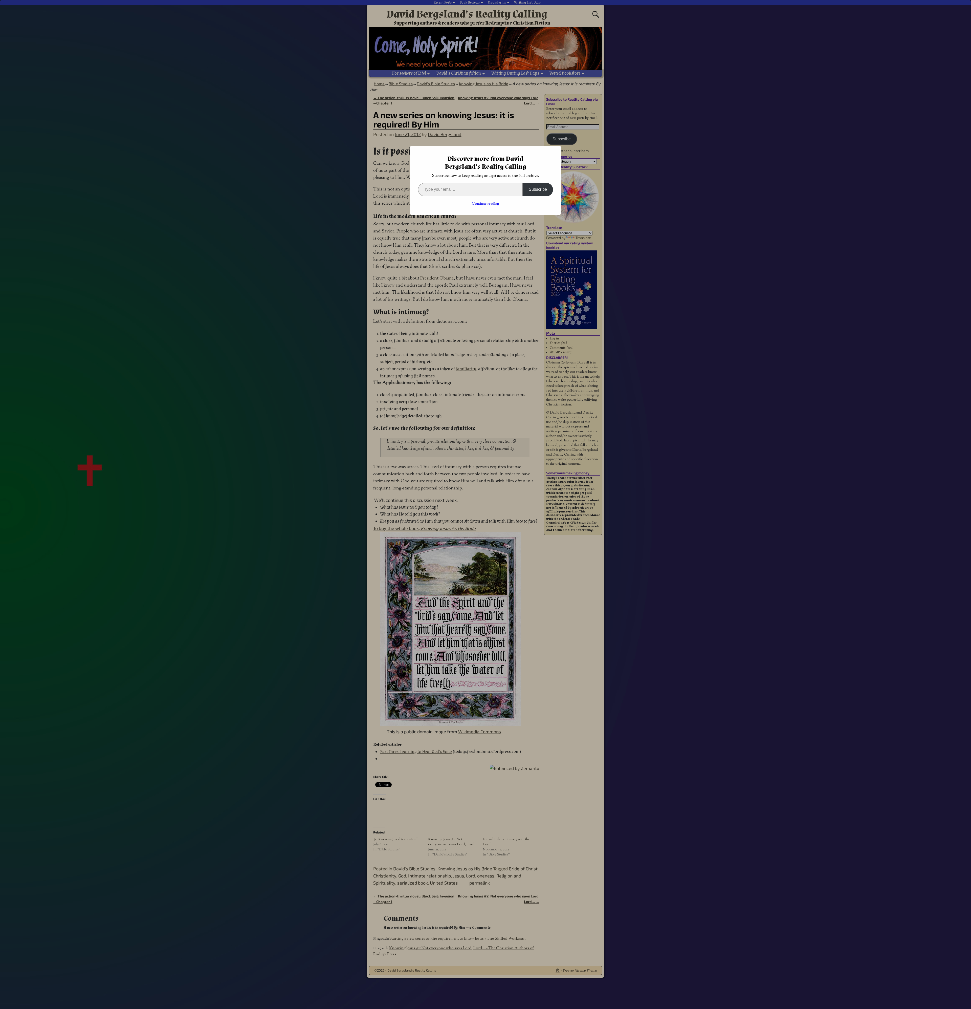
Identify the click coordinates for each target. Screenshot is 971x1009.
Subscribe (538, 189)
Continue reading (485, 203)
